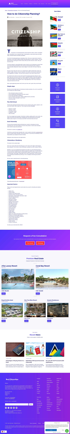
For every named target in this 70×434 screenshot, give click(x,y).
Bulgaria (58, 393)
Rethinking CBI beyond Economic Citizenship (35, 361)
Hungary (58, 387)
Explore (59, 29)
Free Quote (30, 243)
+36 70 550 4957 (13, 401)
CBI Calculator (39, 405)
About (38, 381)
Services (38, 385)
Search (31, 404)
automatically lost (39, 132)
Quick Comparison (60, 399)
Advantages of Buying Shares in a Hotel (15, 361)
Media (38, 389)
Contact (38, 393)
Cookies (43, 423)
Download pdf (21, 181)
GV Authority (49, 410)
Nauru (48, 391)
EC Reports (58, 404)
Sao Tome (48, 393)
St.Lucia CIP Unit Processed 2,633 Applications (55, 361)
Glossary (58, 408)
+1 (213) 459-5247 (12, 397)
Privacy (39, 423)
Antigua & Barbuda (50, 382)
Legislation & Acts (49, 402)
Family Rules (59, 402)
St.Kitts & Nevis (49, 380)
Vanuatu (48, 389)
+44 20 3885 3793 (11, 398)
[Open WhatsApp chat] (67, 431)
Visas (57, 406)
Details (3, 293)
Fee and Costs (39, 403)
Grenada (48, 387)
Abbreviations (59, 410)
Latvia (58, 389)
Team (38, 383)
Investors (38, 391)
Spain (57, 384)
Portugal (58, 380)
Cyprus (58, 391)
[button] (68, 422)
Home (6, 10)
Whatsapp (40, 243)
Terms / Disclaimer (33, 423)
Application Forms (49, 404)
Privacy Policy (55, 432)
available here (19, 129)
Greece (58, 382)
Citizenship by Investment (12, 10)
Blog (37, 399)
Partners (38, 387)
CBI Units (48, 408)
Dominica (48, 384)
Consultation (54, 3)
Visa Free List (49, 406)
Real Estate (39, 401)
